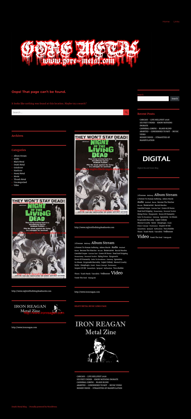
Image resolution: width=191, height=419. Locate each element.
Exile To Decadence (98, 259)
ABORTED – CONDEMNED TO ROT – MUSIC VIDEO (99, 385)
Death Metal (19, 165)
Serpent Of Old (80, 268)
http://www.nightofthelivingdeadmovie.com (31, 291)
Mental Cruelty (120, 262)
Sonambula (91, 268)
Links (176, 21)
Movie (16, 176)
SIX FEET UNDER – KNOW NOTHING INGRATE (97, 379)
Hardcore (18, 170)
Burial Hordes (121, 250)
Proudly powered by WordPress (43, 407)
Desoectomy (79, 256)
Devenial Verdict (90, 256)
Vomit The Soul (81, 278)
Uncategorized (20, 182)
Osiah (93, 265)
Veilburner (105, 273)
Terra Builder (118, 268)
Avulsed (122, 247)
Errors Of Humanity (82, 259)
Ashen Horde (105, 247)
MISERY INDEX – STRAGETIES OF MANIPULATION (99, 388)
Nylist (77, 265)
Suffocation (108, 268)
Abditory (87, 243)
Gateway (110, 259)
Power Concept (101, 265)
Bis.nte (100, 251)
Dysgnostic (113, 256)
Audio (16, 159)
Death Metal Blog (19, 407)
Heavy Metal (19, 173)
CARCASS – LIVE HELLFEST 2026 (92, 376)
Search (140, 95)
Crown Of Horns (105, 253)
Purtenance (112, 265)
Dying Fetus (103, 256)
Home (166, 21)
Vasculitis (95, 274)
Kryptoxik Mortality (91, 262)
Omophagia (85, 265)
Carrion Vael (93, 253)
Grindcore (18, 167)
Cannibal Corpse (81, 253)
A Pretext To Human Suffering (86, 247)
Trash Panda (85, 274)
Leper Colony (107, 262)
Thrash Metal (20, 179)
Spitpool (99, 268)
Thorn (77, 274)
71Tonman (79, 243)
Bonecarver (109, 250)
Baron (77, 251)
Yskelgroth (92, 278)
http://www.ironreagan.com (24, 327)
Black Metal (19, 162)
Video (16, 185)
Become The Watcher (88, 251)
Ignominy (118, 259)
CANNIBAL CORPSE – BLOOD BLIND (93, 382)
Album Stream (20, 156)
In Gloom (78, 262)
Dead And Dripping (120, 253)
